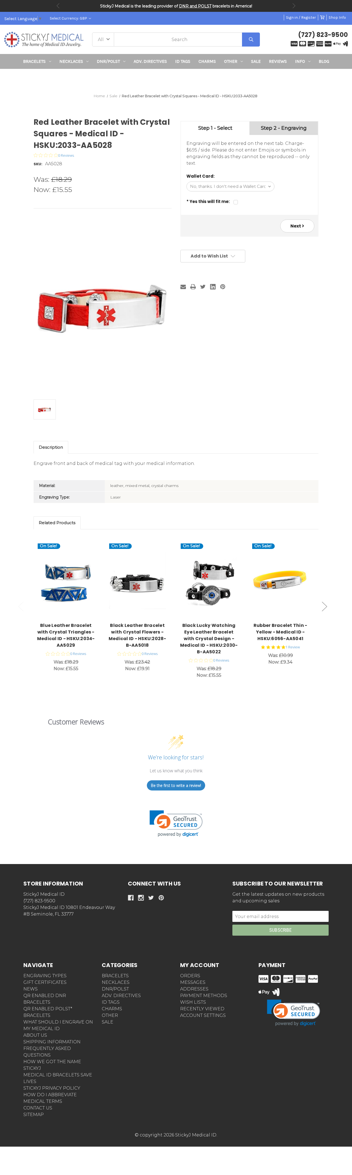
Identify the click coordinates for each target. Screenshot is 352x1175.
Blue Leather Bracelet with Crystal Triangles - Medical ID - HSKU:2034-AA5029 (66, 635)
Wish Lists (193, 1002)
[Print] (193, 286)
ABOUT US (35, 1035)
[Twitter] (203, 286)
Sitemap (33, 1114)
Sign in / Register (301, 17)
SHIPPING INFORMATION (52, 1041)
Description (51, 447)
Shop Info (337, 17)
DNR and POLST (195, 6)
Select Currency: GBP (69, 18)
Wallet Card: (200, 176)
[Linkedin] (213, 286)
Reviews (278, 61)
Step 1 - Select (215, 128)
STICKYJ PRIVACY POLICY (51, 1088)
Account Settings (203, 1015)
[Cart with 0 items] (322, 17)
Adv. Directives (150, 61)
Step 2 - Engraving (284, 128)
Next (294, 5)
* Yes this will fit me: (208, 201)
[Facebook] (131, 898)
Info (300, 61)
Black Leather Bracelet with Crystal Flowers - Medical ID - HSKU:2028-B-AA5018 (137, 635)
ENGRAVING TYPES (45, 975)
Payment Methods (203, 995)
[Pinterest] (223, 286)
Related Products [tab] (57, 522)
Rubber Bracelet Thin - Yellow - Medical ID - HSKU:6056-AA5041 (280, 632)
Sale (256, 61)
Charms (207, 61)
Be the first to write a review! (176, 785)
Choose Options (69, 581)
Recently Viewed (202, 1008)
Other (230, 61)
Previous (58, 5)
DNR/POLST (108, 61)
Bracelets (34, 61)
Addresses (194, 989)
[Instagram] (141, 898)
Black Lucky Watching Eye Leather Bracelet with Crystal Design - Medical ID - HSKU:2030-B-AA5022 (209, 638)
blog (324, 61)
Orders (190, 975)
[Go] (251, 40)
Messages (192, 982)
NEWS (30, 989)
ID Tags (182, 61)
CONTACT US (37, 1108)
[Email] (183, 286)
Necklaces (71, 61)
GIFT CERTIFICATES (45, 982)
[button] (176, 78)
